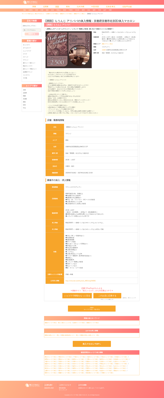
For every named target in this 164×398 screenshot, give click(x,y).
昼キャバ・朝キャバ (29, 63)
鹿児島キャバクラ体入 (93, 373)
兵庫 (36, 10)
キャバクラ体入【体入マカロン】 (79, 395)
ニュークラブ (27, 51)
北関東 (45, 7)
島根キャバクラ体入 (106, 368)
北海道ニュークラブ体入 (121, 359)
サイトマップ (63, 390)
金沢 (104, 10)
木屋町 (25, 99)
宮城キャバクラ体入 (65, 361)
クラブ (25, 54)
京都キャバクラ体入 (52, 13)
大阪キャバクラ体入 (51, 361)
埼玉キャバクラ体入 (107, 357)
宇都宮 (71, 10)
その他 (25, 78)
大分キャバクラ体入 (78, 370)
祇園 (24, 96)
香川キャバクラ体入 (65, 370)
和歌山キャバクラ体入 (107, 363)
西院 (24, 102)
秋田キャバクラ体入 (65, 363)
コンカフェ (26, 75)
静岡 (83, 10)
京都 (41, 10)
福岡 (94, 10)
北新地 (30, 10)
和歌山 (59, 10)
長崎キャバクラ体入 (120, 368)
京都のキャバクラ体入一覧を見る (92, 308)
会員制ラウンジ (27, 72)
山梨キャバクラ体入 (51, 370)
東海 (68, 7)
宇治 (24, 108)
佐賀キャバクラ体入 (106, 370)
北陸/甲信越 (127, 7)
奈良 (52, 10)
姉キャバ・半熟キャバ (29, 69)
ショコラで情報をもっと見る (77, 296)
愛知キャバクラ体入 (65, 359)
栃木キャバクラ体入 (94, 357)
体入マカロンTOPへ (92, 344)
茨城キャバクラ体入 (121, 357)
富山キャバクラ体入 (106, 366)
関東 (34, 7)
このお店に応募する (107, 296)
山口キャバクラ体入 (120, 366)
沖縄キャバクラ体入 (107, 373)
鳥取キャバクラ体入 (65, 368)
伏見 (24, 105)
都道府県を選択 (49, 388)
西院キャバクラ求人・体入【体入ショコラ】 (58, 323)
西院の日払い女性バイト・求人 (90, 335)
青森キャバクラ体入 (121, 363)
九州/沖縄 (80, 7)
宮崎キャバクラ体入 (78, 373)
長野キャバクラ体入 (92, 368)
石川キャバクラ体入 (51, 366)
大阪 (24, 10)
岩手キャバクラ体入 (92, 363)
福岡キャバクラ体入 (78, 368)
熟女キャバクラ (27, 66)
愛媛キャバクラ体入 (65, 373)
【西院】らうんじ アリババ (58, 25)
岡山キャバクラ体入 (92, 366)
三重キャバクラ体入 (92, 359)
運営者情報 (62, 388)
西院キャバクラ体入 (66, 13)
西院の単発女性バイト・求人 (70, 335)
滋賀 (47, 10)
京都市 (25, 93)
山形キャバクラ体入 (120, 361)
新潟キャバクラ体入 (51, 368)
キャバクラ (26, 45)
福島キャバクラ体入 (92, 361)
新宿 (64, 10)
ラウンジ (25, 60)
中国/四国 (95, 7)
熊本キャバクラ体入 (51, 373)
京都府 (104, 50)
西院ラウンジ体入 (79, 13)
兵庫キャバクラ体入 (78, 361)
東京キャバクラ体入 (51, 357)
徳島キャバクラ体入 (92, 370)
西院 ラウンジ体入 (107, 44)
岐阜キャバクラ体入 (106, 359)
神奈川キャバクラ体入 (65, 357)
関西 (57, 7)
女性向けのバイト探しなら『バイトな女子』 (91, 388)
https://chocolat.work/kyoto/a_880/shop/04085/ (80, 281)
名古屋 (77, 10)
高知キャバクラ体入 (120, 370)
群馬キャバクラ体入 (51, 359)
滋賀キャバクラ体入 (51, 363)
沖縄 (110, 10)
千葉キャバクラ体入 (80, 357)
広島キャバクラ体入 (65, 366)
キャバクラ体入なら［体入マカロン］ (33, 13)
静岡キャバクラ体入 (78, 359)
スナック (25, 57)
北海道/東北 (110, 7)
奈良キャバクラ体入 (78, 363)
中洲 (99, 10)
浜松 (88, 10)
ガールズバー (27, 48)
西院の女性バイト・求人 (52, 335)
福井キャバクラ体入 (78, 366)
